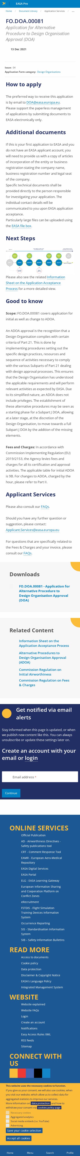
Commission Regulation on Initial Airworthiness (40, 671)
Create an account (33, 1022)
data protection (41, 1103)
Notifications (29, 1028)
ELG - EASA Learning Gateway (40, 880)
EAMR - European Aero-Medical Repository (41, 860)
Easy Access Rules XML (36, 1034)
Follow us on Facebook (30, 1073)
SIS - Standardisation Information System (42, 931)
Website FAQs (30, 1010)
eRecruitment (30, 902)
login (31, 757)
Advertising (17, 1125)
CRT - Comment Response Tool (41, 852)
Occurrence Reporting (35, 923)
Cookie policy (29, 963)
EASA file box (21, 226)
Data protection (31, 969)
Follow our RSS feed (14, 1073)
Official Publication (33, 835)
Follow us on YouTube (22, 1073)
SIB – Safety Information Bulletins (42, 940)
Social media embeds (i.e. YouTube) (30, 1121)
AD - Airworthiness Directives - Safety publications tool (41, 843)
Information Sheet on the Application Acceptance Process (35, 283)
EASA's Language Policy (36, 981)
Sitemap (26, 1046)
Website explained (33, 1004)
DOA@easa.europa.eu (43, 102)
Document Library (28, 11)
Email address (23, 777)
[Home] (10, 1150)
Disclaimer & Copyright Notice (40, 975)
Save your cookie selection (24, 1130)
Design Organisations (49, 72)
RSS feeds (27, 1040)
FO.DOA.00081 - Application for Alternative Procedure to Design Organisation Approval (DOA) (44, 593)
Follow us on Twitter (38, 1073)
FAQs (45, 506)
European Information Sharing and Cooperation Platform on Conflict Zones (41, 891)
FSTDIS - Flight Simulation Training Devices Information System (40, 912)
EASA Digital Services (34, 868)
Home (9, 11)
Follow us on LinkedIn (46, 1073)
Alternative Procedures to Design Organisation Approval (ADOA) (42, 657)
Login (24, 1016)
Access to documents (35, 957)
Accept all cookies (18, 1138)
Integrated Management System (42, 987)
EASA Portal (28, 874)
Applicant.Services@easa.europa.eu (32, 530)
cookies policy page (49, 1107)
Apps (76, 4)
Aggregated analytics (22, 1117)
